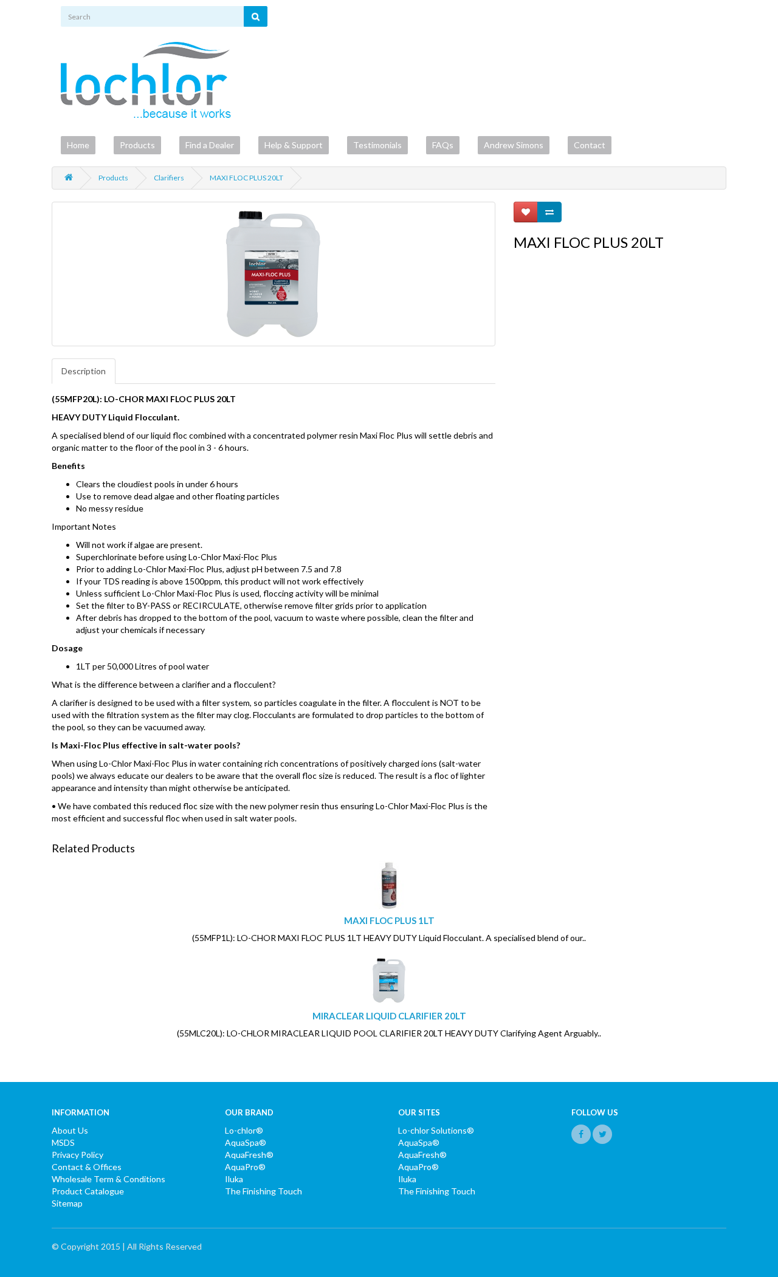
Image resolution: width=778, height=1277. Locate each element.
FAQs (442, 145)
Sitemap (67, 1203)
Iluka (234, 1179)
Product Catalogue (88, 1191)
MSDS (63, 1142)
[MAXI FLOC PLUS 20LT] (273, 274)
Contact (589, 145)
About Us (70, 1130)
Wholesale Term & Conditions (108, 1179)
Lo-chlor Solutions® (436, 1130)
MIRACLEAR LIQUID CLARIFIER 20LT (389, 1015)
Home (78, 145)
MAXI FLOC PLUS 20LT (246, 177)
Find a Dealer (209, 145)
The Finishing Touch (263, 1191)
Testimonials (377, 145)
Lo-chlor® (244, 1130)
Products (137, 145)
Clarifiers (169, 177)
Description (83, 371)
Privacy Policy (77, 1154)
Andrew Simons (513, 145)
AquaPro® (245, 1167)
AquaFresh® (249, 1154)
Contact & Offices (87, 1167)
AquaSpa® (245, 1142)
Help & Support (293, 145)
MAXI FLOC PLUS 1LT (389, 920)
